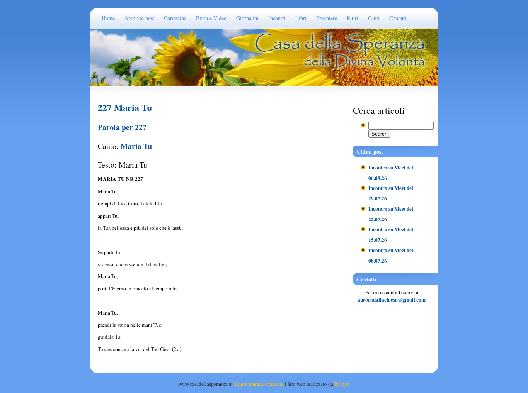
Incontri (277, 18)
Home (108, 18)
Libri (301, 18)
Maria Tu (136, 146)
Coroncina (175, 18)
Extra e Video (211, 18)
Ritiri (352, 18)
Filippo (342, 383)
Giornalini (247, 18)
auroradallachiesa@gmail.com (392, 299)
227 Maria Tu (125, 107)
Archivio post (139, 18)
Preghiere (326, 18)
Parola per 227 (122, 127)
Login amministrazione (259, 383)
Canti (374, 18)
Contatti (398, 18)
